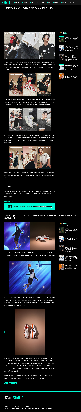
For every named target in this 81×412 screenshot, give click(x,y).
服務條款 (17, 406)
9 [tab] (36, 356)
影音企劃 (55, 2)
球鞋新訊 (9, 9)
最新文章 (16, 2)
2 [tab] (23, 356)
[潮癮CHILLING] (6, 2)
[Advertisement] (40, 21)
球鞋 (31, 2)
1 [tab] (21, 356)
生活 (43, 2)
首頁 (5, 9)
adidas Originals (9, 201)
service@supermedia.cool (16, 408)
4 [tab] (27, 356)
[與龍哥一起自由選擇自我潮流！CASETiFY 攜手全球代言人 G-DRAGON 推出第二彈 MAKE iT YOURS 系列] (61, 48)
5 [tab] (29, 356)
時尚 (37, 2)
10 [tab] (38, 356)
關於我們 (7, 406)
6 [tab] (31, 356)
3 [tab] (25, 356)
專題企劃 (63, 2)
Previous (5, 332)
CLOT (6, 383)
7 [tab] (32, 356)
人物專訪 (24, 2)
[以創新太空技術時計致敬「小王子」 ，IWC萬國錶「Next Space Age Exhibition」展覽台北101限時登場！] (61, 67)
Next (54, 332)
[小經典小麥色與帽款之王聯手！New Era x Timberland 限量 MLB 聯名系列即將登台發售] (61, 39)
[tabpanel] (29, 332)
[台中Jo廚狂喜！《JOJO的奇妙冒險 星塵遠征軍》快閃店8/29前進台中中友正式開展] (61, 76)
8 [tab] (34, 356)
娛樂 (48, 2)
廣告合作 (27, 406)
